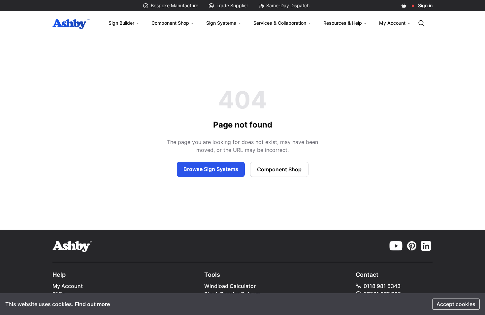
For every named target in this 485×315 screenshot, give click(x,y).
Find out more (92, 304)
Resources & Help (342, 23)
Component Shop (170, 23)
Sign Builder (121, 23)
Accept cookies (455, 304)
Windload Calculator (230, 286)
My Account (392, 23)
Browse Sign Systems (210, 169)
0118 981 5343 (382, 286)
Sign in (425, 5)
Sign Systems (221, 23)
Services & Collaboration (279, 23)
